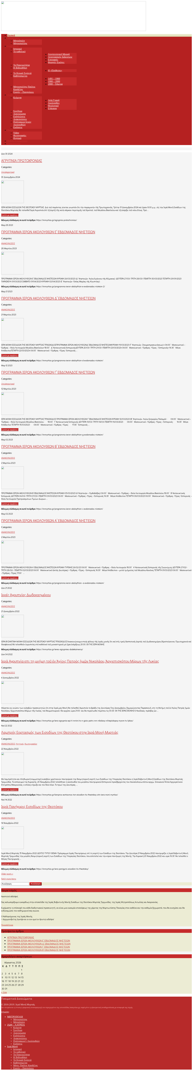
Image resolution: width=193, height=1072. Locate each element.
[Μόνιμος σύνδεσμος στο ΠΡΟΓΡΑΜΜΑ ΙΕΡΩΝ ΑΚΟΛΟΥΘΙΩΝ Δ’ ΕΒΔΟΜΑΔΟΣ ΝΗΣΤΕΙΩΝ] (12, 339)
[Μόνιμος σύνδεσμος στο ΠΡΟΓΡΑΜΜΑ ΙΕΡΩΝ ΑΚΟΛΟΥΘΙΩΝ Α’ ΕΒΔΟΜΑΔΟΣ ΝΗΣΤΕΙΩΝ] (12, 562)
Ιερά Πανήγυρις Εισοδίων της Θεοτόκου (32, 806)
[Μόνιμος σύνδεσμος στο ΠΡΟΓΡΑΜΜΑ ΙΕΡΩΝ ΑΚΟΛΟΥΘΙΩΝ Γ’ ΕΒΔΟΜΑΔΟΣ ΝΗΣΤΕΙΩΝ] (12, 413)
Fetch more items (8, 878)
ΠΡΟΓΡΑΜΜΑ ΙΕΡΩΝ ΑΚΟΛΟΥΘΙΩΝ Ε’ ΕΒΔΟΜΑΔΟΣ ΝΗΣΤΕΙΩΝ (48, 231)
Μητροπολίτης (20, 43)
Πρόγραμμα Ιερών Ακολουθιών (22, 123)
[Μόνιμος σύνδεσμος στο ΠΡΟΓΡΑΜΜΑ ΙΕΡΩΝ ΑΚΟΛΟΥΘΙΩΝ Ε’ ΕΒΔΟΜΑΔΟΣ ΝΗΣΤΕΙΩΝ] (12, 273)
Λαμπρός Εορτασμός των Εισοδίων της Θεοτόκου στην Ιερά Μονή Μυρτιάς (59, 732)
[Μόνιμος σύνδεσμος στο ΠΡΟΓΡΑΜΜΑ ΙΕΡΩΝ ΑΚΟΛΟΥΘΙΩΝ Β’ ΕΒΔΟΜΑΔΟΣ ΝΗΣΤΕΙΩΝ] (12, 488)
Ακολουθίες (54, 103)
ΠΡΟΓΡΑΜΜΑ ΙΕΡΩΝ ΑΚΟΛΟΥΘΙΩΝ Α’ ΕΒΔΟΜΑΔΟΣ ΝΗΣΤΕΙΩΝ (48, 520)
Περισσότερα (7, 924)
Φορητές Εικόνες (56, 62)
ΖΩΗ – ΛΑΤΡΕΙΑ (16, 1025)
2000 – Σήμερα (55, 84)
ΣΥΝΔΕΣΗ (5, 1012)
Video (16, 132)
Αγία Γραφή (53, 100)
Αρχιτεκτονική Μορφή (59, 54)
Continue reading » (9, 215)
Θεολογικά (53, 105)
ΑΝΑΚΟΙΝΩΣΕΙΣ (8, 243)
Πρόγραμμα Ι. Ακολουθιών (26, 1041)
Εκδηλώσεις (19, 116)
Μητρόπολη (19, 40)
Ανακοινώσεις (20, 119)
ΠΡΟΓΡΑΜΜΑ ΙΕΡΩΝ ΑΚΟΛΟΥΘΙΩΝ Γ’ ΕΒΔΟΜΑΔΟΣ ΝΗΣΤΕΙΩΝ (48, 372)
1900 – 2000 (54, 81)
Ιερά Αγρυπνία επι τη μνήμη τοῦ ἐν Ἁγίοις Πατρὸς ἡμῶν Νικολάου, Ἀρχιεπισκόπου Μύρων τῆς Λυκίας (80, 661)
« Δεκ (4, 992)
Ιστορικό (17, 49)
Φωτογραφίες (19, 135)
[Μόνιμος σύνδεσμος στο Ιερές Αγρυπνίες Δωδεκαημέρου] (12, 636)
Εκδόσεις (17, 127)
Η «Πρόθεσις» (55, 70)
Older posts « (7, 873)
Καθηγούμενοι (20, 76)
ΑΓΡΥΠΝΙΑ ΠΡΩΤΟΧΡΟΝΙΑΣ (21, 160)
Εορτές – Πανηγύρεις (23, 92)
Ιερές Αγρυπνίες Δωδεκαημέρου (26, 594)
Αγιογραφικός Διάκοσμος (60, 57)
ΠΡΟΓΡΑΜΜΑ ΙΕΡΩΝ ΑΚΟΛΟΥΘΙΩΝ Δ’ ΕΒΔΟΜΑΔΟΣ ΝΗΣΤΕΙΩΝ (48, 298)
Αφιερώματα (19, 114)
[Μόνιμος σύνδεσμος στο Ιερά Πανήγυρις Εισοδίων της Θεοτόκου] (12, 848)
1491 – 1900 (54, 78)
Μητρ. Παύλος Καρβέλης (25, 1065)
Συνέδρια (17, 111)
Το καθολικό (19, 51)
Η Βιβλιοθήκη (20, 68)
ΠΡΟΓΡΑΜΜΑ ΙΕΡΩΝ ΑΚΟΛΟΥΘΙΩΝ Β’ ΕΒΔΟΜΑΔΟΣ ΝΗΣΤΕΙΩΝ (48, 446)
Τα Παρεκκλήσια (21, 65)
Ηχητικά (17, 138)
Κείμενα (17, 97)
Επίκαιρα (52, 108)
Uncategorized (7, 172)
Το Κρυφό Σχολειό (22, 73)
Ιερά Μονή (12, 1046)
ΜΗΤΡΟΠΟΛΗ (15, 1016)
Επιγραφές (53, 59)
